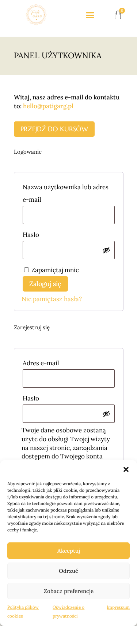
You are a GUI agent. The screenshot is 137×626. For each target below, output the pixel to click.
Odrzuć (68, 570)
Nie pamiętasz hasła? (52, 299)
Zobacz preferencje (69, 590)
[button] (126, 469)
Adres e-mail (57, 362)
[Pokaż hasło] (106, 250)
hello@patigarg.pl (48, 106)
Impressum (118, 607)
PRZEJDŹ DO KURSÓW (54, 129)
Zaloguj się (45, 283)
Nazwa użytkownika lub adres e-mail (66, 192)
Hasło (47, 233)
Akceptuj (68, 550)
